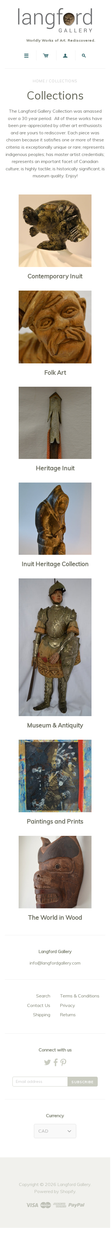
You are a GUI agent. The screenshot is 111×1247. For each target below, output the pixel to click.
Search (43, 996)
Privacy (67, 1005)
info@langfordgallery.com (55, 963)
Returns (68, 1014)
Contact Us (38, 1005)
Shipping (41, 1014)
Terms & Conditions (79, 996)
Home (39, 81)
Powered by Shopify (54, 1191)
